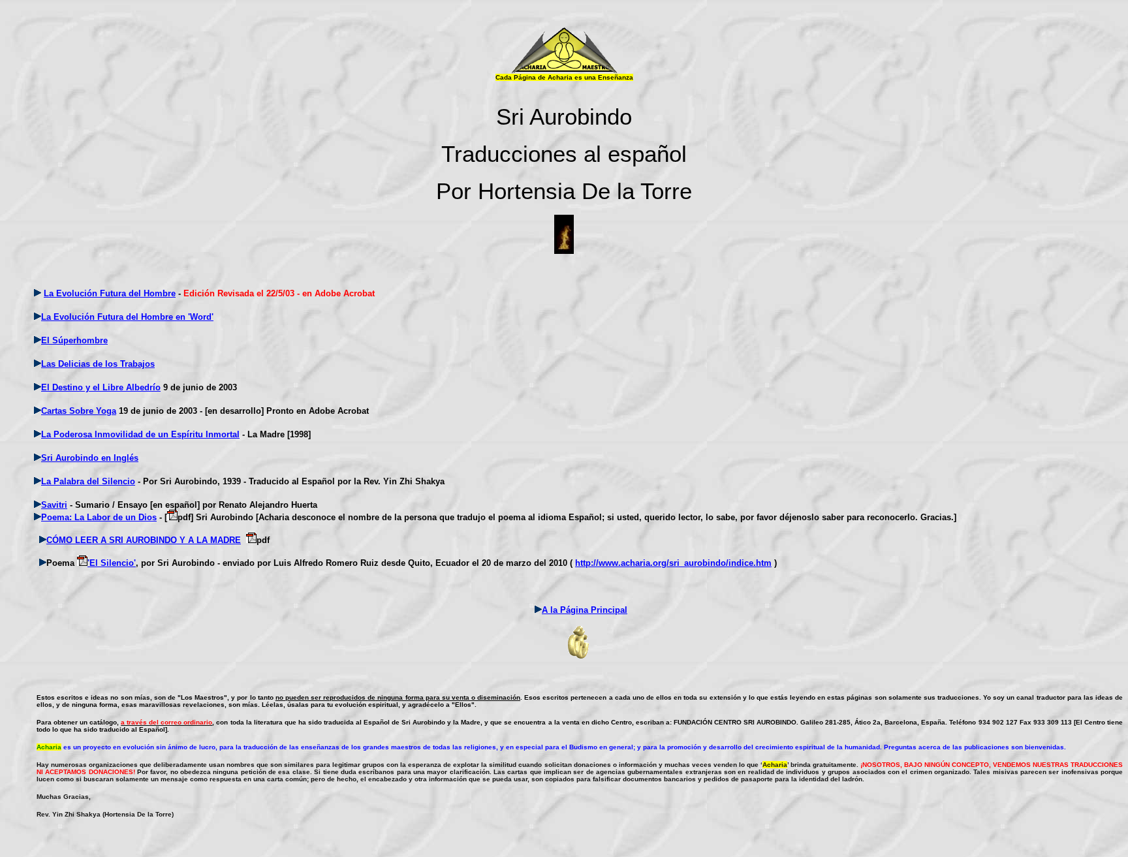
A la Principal (584, 610)
